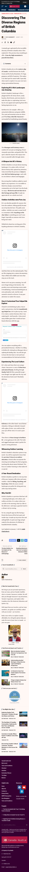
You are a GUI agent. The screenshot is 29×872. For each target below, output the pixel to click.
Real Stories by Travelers (17, 657)
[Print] (25, 540)
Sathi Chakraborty (10, 37)
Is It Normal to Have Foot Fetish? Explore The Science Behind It (18, 672)
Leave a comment (22, 560)
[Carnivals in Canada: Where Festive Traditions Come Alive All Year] (23, 735)
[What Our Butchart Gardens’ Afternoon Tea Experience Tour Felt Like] (6, 653)
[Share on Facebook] (5, 42)
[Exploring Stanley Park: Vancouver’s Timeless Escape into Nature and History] (23, 714)
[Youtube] (24, 787)
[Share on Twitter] (8, 42)
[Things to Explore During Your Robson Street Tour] (6, 682)
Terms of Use (9, 3)
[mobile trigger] (3, 6)
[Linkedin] (22, 791)
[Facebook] (20, 787)
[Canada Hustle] (14, 6)
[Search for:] (12, 569)
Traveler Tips (12, 718)
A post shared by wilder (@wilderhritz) (15, 267)
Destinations (5, 718)
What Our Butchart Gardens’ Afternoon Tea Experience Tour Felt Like (19, 653)
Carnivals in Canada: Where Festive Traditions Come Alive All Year (10, 735)
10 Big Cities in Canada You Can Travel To (14, 815)
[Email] (11, 42)
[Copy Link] (14, 42)
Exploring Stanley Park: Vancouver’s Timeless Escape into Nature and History (10, 714)
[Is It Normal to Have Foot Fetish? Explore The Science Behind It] (6, 673)
